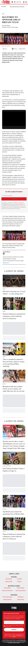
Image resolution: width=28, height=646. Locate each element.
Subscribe (19, 1)
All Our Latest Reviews (7, 596)
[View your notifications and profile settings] (12, 2)
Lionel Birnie (7, 25)
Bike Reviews (20, 596)
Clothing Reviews (20, 599)
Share (6, 48)
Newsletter (23, 48)
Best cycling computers (21, 590)
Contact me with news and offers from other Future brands (14, 626)
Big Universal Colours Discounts (17, 6)
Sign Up (14, 629)
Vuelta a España (8, 581)
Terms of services (18, 202)
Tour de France (8, 578)
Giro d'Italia (19, 578)
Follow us (15, 48)
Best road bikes (7, 587)
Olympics (19, 581)
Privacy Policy (19, 634)
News (3, 13)
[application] (14, 118)
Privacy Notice (20, 204)
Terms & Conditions (12, 635)
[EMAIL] (4, 254)
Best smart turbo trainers (7, 590)
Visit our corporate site (21, 640)
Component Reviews (7, 599)
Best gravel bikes (20, 587)
